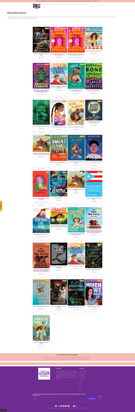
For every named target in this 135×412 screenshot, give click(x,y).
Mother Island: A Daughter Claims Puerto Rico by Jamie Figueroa (76, 162)
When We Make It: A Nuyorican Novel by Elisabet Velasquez (41, 343)
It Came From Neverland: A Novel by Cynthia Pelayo (41, 126)
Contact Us (81, 380)
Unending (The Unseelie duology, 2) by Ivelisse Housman (59, 307)
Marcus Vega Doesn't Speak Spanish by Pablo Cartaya (58, 162)
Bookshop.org (73, 357)
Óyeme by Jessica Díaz (58, 197)
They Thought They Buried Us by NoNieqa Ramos (93, 269)
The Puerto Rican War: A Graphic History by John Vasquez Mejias (58, 267)
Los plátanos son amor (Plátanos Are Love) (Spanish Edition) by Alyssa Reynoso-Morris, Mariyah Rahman (41, 154)
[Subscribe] (52, 398)
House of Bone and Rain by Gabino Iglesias (93, 90)
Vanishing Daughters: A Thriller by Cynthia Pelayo (76, 307)
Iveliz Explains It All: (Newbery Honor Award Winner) (76, 126)
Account (80, 390)
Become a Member (82, 372)
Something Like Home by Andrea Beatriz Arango (41, 234)
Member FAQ (81, 374)
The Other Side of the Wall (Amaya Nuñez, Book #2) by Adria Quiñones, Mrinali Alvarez (76, 234)
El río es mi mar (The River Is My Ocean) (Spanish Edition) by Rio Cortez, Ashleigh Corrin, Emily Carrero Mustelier (59, 87)
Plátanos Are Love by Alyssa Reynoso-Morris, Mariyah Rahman (76, 190)
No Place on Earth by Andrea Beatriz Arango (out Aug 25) (94, 162)
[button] (44, 4)
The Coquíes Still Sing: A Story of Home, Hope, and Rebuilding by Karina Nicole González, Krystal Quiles (59, 226)
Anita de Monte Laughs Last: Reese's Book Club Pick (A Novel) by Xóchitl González (58, 54)
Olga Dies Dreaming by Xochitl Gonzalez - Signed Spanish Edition (41, 199)
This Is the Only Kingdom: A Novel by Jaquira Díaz (41, 306)
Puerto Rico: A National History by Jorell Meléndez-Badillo (94, 199)
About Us (81, 378)
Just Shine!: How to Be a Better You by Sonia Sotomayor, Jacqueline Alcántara (94, 122)
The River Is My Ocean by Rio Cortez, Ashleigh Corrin (76, 265)
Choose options (76, 60)
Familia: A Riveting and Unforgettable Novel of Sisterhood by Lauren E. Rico (76, 90)
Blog (80, 386)
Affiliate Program (82, 376)
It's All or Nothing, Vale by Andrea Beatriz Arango (58, 126)
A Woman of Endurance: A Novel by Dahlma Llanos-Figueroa (41, 54)
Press (80, 388)
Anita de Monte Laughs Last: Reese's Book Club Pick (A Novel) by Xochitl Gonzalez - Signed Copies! (76, 54)
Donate (80, 382)
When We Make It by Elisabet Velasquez (94, 306)
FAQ (80, 384)
